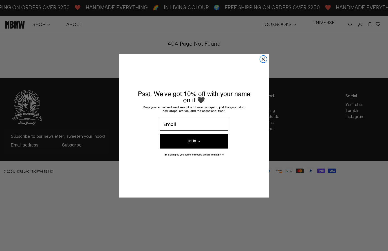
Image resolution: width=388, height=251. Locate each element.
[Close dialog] (263, 59)
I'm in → (194, 141)
